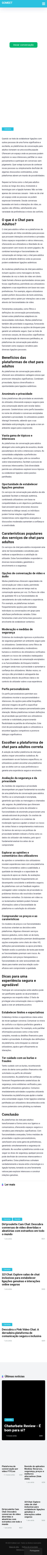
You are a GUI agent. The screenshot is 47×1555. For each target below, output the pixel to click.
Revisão (17, 1219)
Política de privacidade (30, 1547)
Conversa (7, 129)
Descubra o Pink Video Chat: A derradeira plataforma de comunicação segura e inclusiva (21, 1333)
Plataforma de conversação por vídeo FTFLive (10, 1469)
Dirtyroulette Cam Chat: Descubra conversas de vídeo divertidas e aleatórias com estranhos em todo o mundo (23, 1229)
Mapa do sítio (14, 1547)
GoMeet (7, 2)
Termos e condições (23, 1550)
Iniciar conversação (23, 44)
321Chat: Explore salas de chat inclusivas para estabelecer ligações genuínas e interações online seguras (21, 1279)
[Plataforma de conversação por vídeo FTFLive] (12, 1453)
